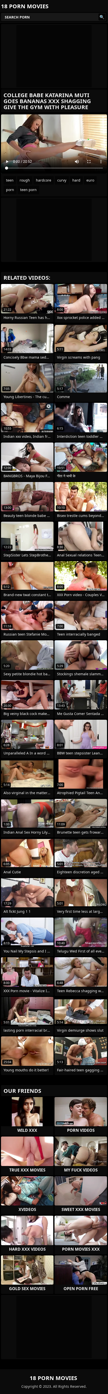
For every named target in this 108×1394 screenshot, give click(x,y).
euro (90, 180)
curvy (61, 180)
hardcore (43, 180)
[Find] (101, 16)
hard (76, 180)
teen (10, 180)
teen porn (28, 189)
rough (25, 180)
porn (10, 189)
